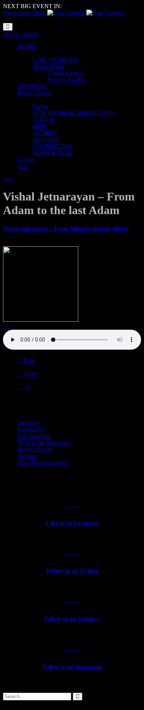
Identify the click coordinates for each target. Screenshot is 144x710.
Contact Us (31, 429)
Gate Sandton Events (42, 462)
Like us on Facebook (72, 523)
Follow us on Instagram (72, 666)
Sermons (28, 456)
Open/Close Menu (24, 13)
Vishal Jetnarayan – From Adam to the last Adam (65, 228)
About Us (29, 422)
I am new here (34, 436)
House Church (35, 449)
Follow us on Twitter (72, 570)
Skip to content (20, 34)
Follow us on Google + (72, 618)
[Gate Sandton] (86, 13)
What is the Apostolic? (44, 442)
